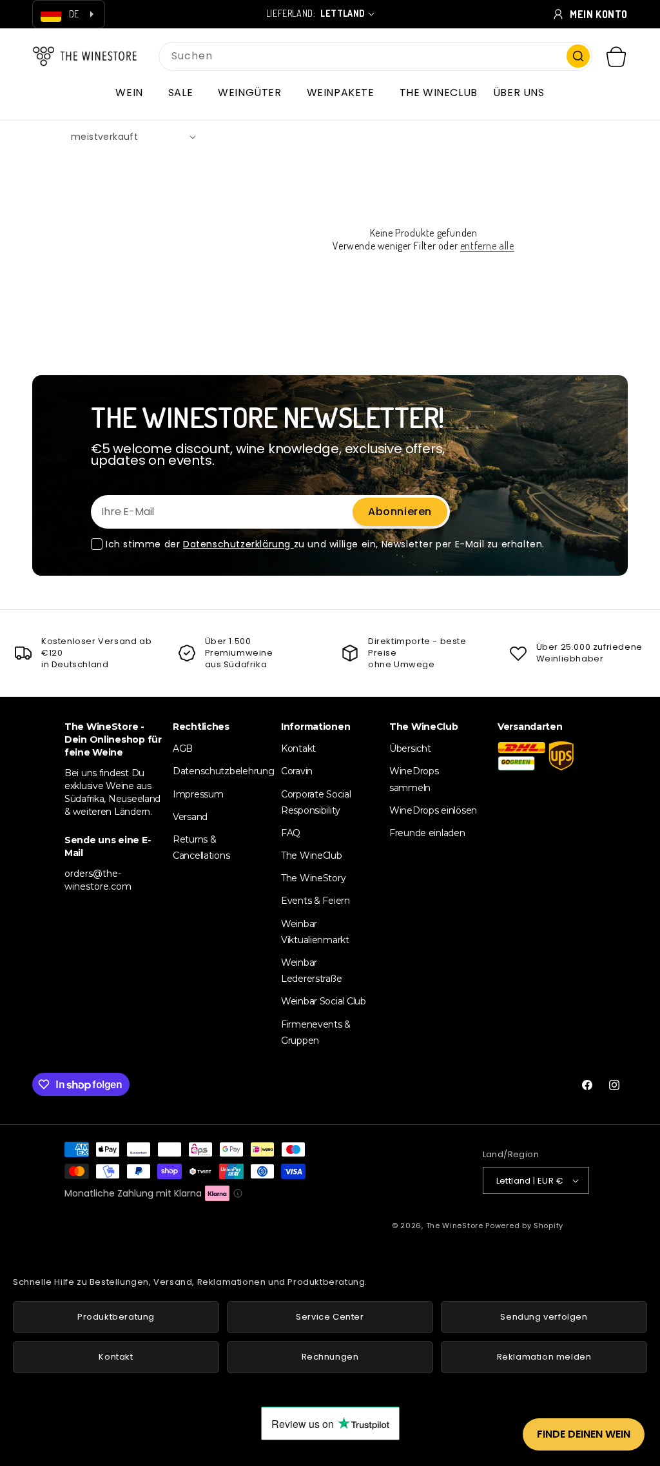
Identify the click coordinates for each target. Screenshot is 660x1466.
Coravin (297, 771)
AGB (183, 748)
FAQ (290, 833)
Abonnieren (400, 511)
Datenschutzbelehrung (223, 771)
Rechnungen (330, 1357)
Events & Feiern (315, 900)
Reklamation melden (544, 1357)
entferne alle (487, 245)
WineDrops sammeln (413, 779)
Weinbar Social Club (323, 1001)
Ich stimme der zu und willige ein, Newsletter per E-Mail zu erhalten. (325, 544)
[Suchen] (578, 56)
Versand (190, 817)
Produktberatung (116, 1317)
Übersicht (410, 748)
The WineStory (313, 878)
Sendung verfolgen (543, 1317)
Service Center (330, 1317)
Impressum (198, 794)
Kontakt (298, 748)
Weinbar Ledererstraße (311, 970)
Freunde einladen (427, 833)
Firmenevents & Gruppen (316, 1032)
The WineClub (311, 855)
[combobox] (375, 56)
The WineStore (454, 1225)
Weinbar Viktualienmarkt (315, 932)
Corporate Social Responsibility (316, 802)
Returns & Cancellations (201, 847)
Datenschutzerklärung (238, 544)
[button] (134, 93)
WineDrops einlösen (433, 810)
